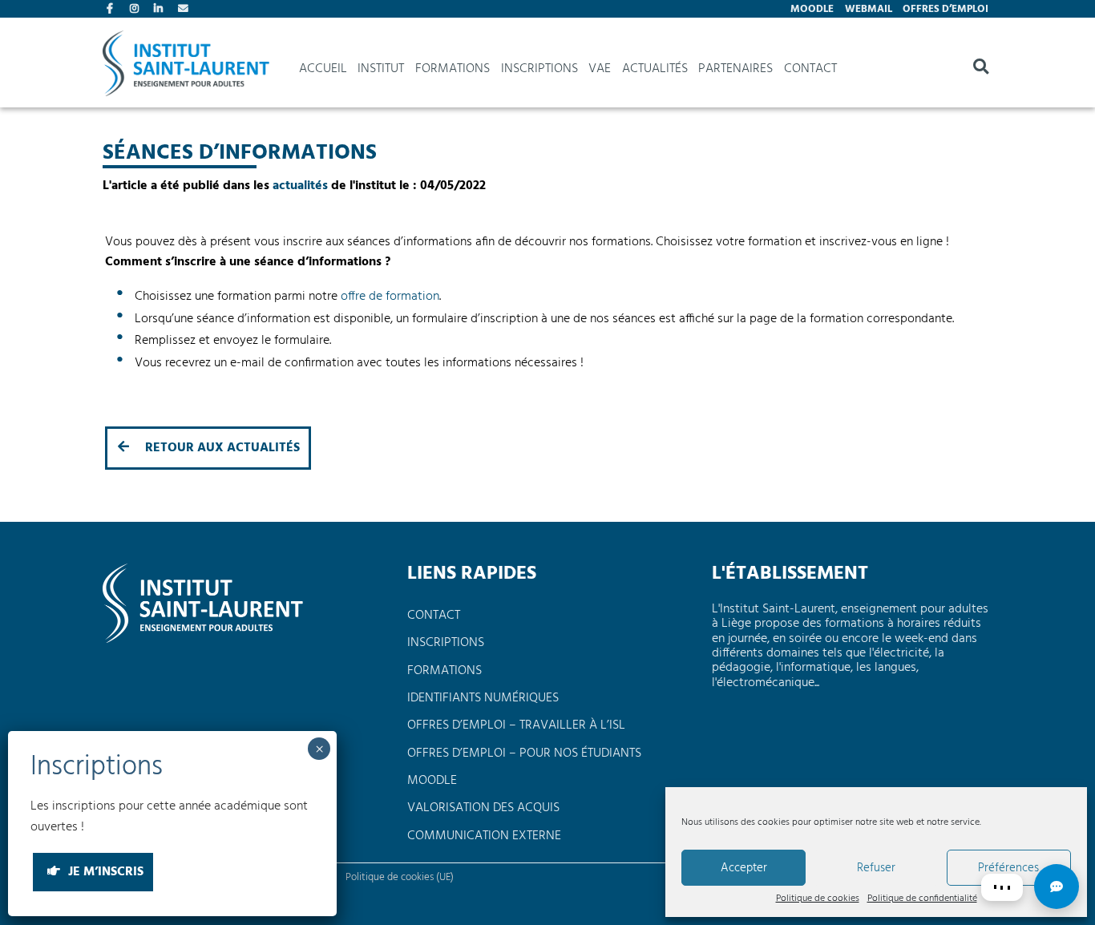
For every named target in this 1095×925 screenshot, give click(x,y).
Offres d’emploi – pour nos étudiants (524, 753)
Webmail (868, 9)
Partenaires (735, 69)
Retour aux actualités (221, 448)
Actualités (655, 69)
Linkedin (160, 10)
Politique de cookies (817, 899)
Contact (184, 10)
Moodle (812, 9)
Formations (452, 69)
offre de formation (390, 296)
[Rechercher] (980, 69)
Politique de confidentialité (922, 899)
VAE (599, 69)
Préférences (1008, 868)
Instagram (136, 10)
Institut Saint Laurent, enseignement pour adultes (186, 68)
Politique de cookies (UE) (399, 877)
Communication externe (484, 836)
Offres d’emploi (945, 9)
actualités (300, 186)
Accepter (744, 868)
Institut (381, 69)
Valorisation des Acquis (483, 808)
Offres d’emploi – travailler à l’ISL (516, 725)
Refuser (876, 868)
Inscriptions (539, 69)
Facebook (113, 10)
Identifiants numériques (483, 698)
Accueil (323, 69)
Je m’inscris (104, 872)
